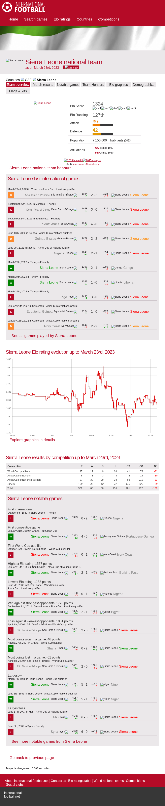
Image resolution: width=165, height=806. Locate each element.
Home (13, 19)
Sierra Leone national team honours (40, 168)
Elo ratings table (79, 780)
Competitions (108, 19)
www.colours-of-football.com (86, 164)
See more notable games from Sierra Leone (49, 741)
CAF (28, 80)
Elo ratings (62, 19)
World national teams (109, 780)
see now (73, 68)
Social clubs (15, 784)
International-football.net (13, 794)
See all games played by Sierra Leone (44, 336)
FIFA (97, 152)
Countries (84, 19)
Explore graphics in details (32, 440)
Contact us (58, 780)
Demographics (144, 85)
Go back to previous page (31, 758)
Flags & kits (18, 91)
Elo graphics (118, 85)
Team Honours (93, 85)
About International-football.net (26, 780)
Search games (35, 19)
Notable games (68, 85)
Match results (43, 85)
